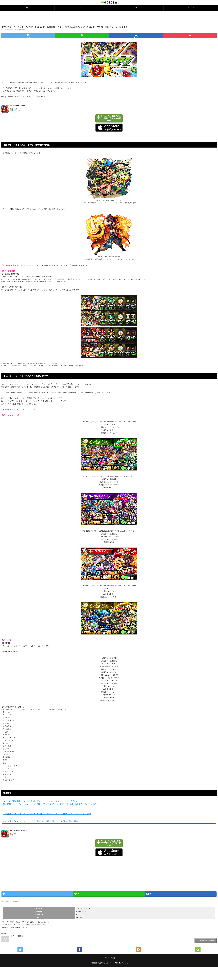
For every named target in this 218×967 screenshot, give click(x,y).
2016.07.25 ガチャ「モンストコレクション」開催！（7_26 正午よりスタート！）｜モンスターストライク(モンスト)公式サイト (51, 804)
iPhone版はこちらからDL (11, 901)
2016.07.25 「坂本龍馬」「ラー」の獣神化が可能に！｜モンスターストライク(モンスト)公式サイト (41, 801)
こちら (32, 409)
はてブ (136, 37)
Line (82, 37)
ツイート (28, 37)
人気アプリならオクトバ (106, 963)
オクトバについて (109, 958)
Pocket (190, 37)
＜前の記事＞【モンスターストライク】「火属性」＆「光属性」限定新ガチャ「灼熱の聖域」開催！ (41, 821)
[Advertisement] (109, 18)
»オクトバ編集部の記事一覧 (206, 940)
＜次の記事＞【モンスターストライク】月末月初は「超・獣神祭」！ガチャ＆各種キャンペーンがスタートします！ (47, 814)
